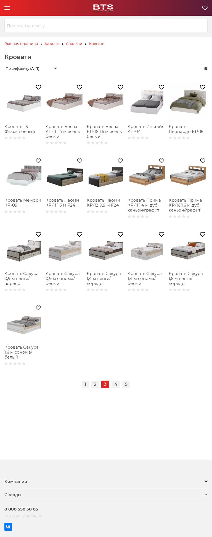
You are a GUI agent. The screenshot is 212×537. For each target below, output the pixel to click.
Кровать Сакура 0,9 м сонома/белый (63, 278)
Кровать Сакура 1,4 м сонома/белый (145, 278)
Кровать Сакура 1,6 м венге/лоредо (186, 278)
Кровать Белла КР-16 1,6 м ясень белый (104, 131)
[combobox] (106, 26)
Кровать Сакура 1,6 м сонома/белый (21, 352)
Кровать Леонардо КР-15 (186, 129)
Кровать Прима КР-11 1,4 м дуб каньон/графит (144, 205)
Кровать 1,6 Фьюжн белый (19, 129)
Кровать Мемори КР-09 (22, 202)
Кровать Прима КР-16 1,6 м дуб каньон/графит (185, 205)
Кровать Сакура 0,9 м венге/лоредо (21, 278)
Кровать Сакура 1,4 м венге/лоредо (104, 278)
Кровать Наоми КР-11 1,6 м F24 (62, 202)
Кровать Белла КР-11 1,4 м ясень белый (63, 131)
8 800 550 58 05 (21, 509)
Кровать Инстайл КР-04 (146, 129)
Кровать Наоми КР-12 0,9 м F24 (103, 202)
